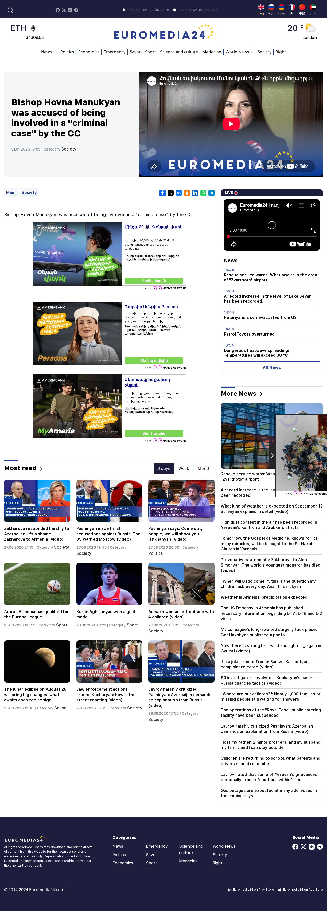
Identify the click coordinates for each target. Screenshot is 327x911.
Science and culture (179, 52)
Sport (150, 52)
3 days (164, 468)
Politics (67, 52)
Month (204, 468)
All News (272, 367)
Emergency (114, 52)
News (117, 846)
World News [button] (237, 52)
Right (281, 52)
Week (183, 468)
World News (224, 846)
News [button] (46, 52)
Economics (88, 52)
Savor (135, 52)
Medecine (211, 52)
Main (11, 192)
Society (264, 52)
